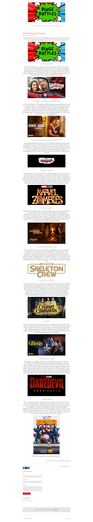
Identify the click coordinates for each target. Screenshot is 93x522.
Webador (55, 509)
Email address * (25, 479)
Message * (24, 484)
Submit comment (27, 493)
